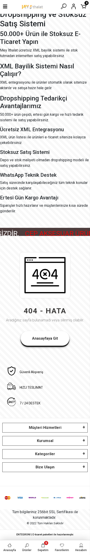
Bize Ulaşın (45, 467)
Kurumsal (45, 441)
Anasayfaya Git (45, 338)
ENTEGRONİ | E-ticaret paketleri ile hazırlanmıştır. (45, 534)
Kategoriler (45, 454)
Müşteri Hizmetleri (45, 427)
